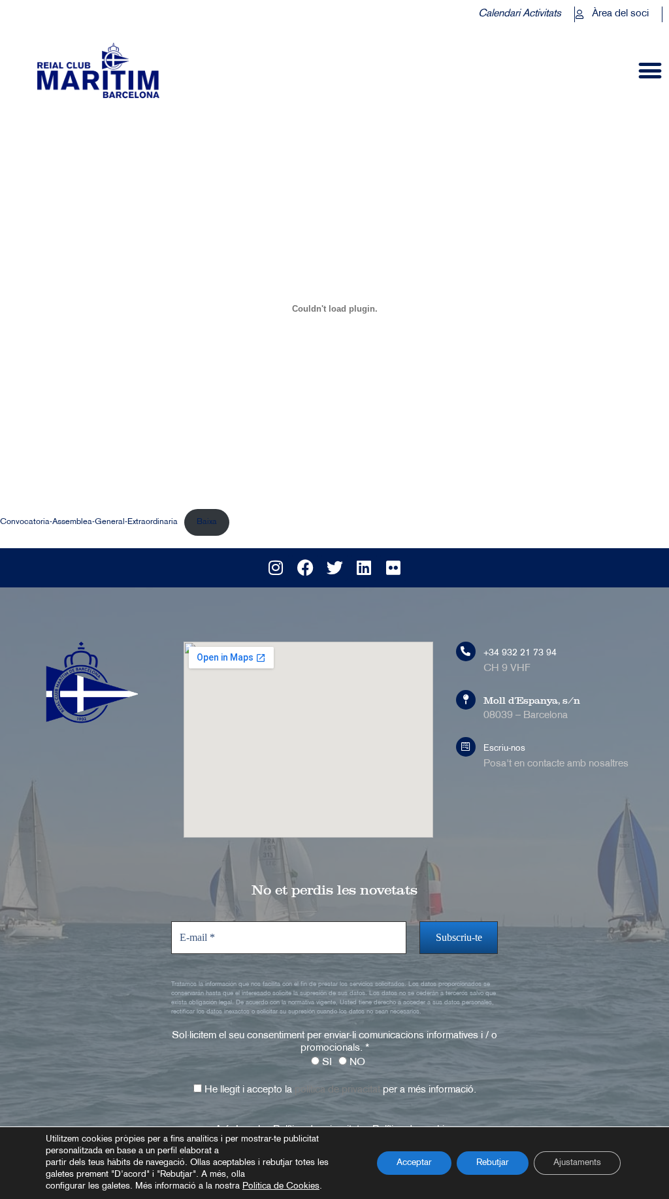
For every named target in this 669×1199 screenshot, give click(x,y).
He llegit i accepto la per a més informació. (339, 1090)
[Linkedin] (364, 568)
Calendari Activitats (519, 14)
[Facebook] (305, 568)
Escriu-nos (504, 748)
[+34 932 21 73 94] (466, 651)
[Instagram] (276, 568)
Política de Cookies (280, 1186)
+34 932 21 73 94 (520, 653)
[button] (650, 71)
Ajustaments (577, 1162)
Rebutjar (492, 1162)
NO (356, 1063)
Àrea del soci (620, 14)
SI (325, 1063)
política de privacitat (337, 1090)
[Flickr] (393, 568)
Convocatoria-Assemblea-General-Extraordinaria (89, 522)
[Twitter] (334, 568)
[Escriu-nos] (466, 747)
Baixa (207, 522)
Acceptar (414, 1162)
